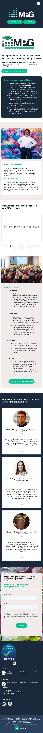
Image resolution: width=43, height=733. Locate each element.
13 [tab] (30, 246)
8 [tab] (19, 246)
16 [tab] (37, 246)
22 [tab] (21, 248)
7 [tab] (17, 246)
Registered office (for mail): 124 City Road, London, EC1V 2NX (21, 724)
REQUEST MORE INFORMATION (14, 71)
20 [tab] (17, 248)
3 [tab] (7, 246)
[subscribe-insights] (10, 705)
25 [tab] (28, 248)
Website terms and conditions (15, 695)
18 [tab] (12, 248)
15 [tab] (35, 246)
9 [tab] (21, 246)
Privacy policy (10, 693)
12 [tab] (28, 246)
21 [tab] (19, 248)
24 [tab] (26, 248)
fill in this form (24, 672)
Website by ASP (24, 728)
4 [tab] (10, 246)
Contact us (30, 22)
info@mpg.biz (10, 673)
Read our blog (14, 22)
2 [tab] (5, 246)
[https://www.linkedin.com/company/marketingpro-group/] (3, 705)
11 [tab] (26, 246)
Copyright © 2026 (9, 718)
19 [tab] (14, 248)
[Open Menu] (38, 3)
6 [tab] (14, 246)
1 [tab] (3, 246)
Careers (8, 690)
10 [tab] (23, 246)
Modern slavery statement (14, 692)
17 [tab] (39, 246)
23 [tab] (23, 248)
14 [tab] (33, 246)
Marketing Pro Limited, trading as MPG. (26, 718)
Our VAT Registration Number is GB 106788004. (20, 722)
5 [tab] (12, 246)
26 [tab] (30, 248)
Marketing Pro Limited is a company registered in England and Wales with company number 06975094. (21, 720)
